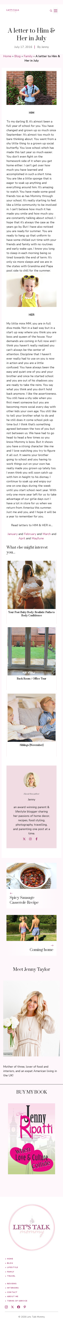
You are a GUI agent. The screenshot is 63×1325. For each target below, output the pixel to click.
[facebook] (18, 1307)
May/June (38, 538)
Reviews (12, 1283)
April (22, 538)
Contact (12, 1292)
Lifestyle (12, 1267)
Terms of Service (17, 1301)
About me (12, 1296)
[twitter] (12, 1307)
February (30, 534)
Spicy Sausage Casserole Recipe (24, 900)
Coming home (41, 949)
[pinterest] (24, 1307)
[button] (51, 11)
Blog (17, 56)
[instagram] (6, 1307)
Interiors (13, 1288)
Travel (11, 1276)
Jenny (45, 47)
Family (28, 56)
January (13, 534)
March (47, 534)
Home (7, 56)
